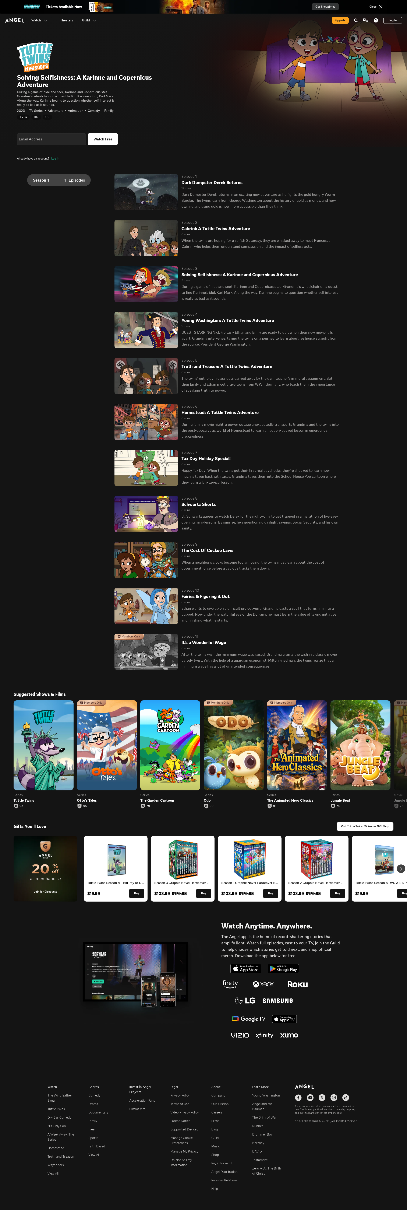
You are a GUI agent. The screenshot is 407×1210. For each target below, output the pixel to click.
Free (91, 1129)
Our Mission (220, 1104)
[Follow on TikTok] (345, 1097)
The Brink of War (264, 1117)
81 (274, 806)
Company (218, 1095)
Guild (215, 1138)
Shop (215, 1155)
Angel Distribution (224, 1172)
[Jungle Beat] (360, 745)
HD (36, 117)
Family (92, 1121)
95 (21, 806)
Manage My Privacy (184, 1151)
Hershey (258, 1143)
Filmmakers (137, 1109)
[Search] (356, 20)
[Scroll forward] (401, 868)
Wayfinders (55, 1165)
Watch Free (102, 139)
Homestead (55, 1148)
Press (215, 1121)
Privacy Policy (180, 1095)
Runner (257, 1126)
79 (148, 806)
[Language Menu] (365, 20)
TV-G (23, 117)
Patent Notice (180, 1121)
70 (338, 806)
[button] (46, 20)
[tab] (59, 180)
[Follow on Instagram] (333, 1097)
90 (212, 806)
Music (215, 1146)
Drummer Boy (262, 1134)
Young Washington (266, 1095)
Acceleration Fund (142, 1100)
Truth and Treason (60, 1156)
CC (47, 117)
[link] (65, 20)
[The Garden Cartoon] (170, 745)
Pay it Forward (221, 1163)
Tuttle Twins (56, 1109)
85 (85, 806)
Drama (93, 1104)
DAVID (257, 1151)
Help (214, 1189)
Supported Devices (184, 1129)
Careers (217, 1112)
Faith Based (96, 1146)
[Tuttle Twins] (44, 745)
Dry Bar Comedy (59, 1117)
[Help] (375, 20)
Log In (55, 158)
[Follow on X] (322, 1097)
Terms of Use (179, 1104)
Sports (93, 1138)
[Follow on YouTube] (310, 1097)
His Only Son (56, 1126)
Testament (260, 1160)
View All (53, 1173)
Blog (214, 1129)
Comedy (94, 1095)
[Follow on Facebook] (298, 1097)
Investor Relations (224, 1180)
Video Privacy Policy (184, 1112)
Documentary (98, 1112)
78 (402, 806)
